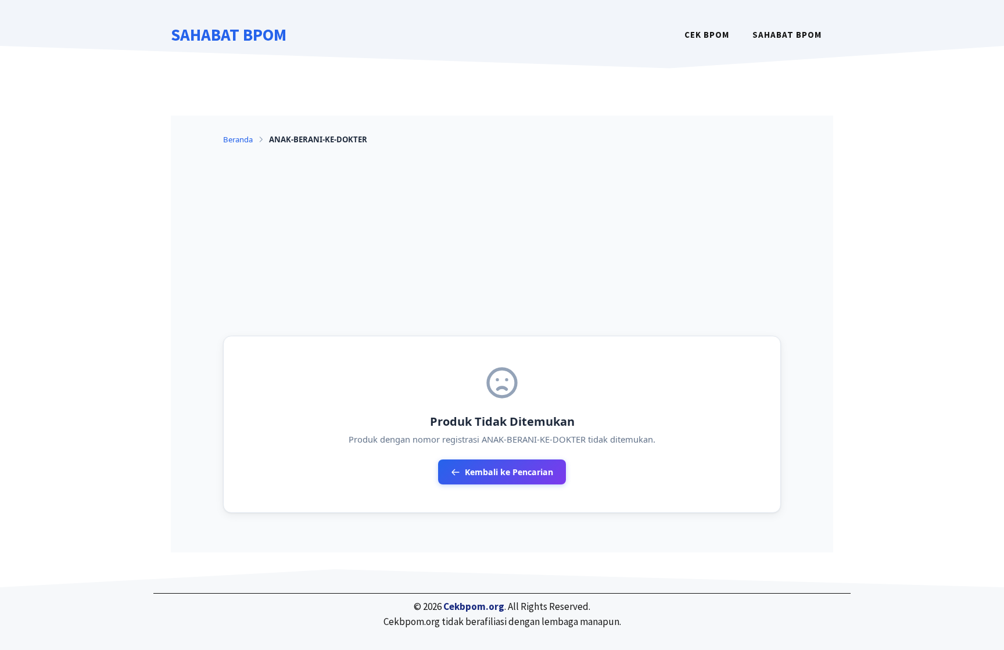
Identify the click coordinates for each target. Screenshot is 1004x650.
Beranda (238, 139)
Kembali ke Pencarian (509, 471)
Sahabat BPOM (228, 34)
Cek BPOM (706, 34)
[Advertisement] (502, 240)
